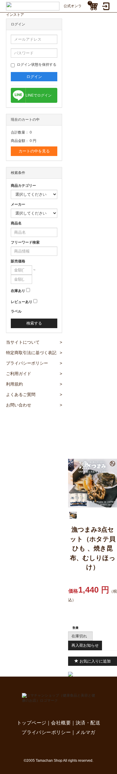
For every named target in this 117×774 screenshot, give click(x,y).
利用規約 (34, 384)
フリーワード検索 (25, 242)
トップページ (31, 722)
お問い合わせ (34, 405)
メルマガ (85, 732)
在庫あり (18, 291)
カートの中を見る (34, 151)
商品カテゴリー (23, 185)
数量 (76, 627)
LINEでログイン (39, 95)
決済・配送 (88, 722)
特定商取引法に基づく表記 (34, 352)
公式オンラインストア (44, 7)
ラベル (16, 311)
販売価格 (18, 261)
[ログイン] (106, 6)
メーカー (18, 204)
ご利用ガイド (34, 373)
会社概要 (61, 722)
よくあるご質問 (34, 394)
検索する (34, 323)
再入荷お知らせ (85, 645)
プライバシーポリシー (34, 363)
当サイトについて (34, 342)
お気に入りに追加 (94, 661)
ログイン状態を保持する (36, 64)
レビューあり (21, 302)
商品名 (16, 223)
